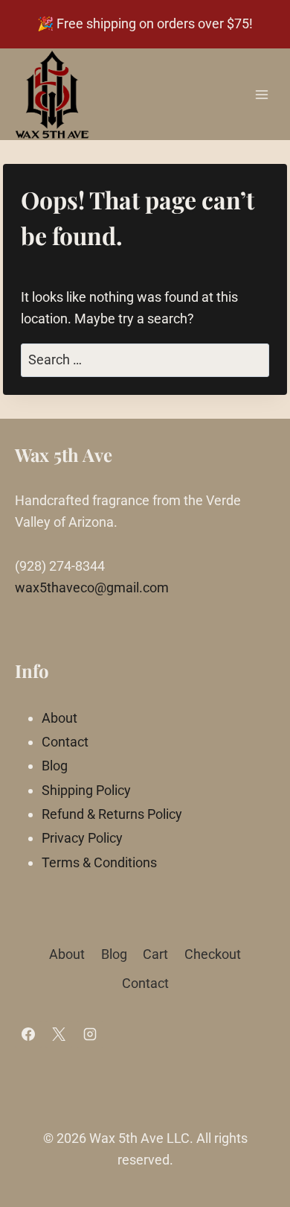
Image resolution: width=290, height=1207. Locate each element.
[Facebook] (28, 1034)
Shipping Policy (86, 790)
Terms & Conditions (99, 862)
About (59, 718)
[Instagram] (90, 1034)
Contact (65, 742)
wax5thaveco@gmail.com (92, 587)
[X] (58, 1034)
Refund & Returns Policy (112, 814)
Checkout (212, 954)
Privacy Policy (82, 838)
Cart (155, 954)
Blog (55, 765)
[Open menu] (261, 94)
